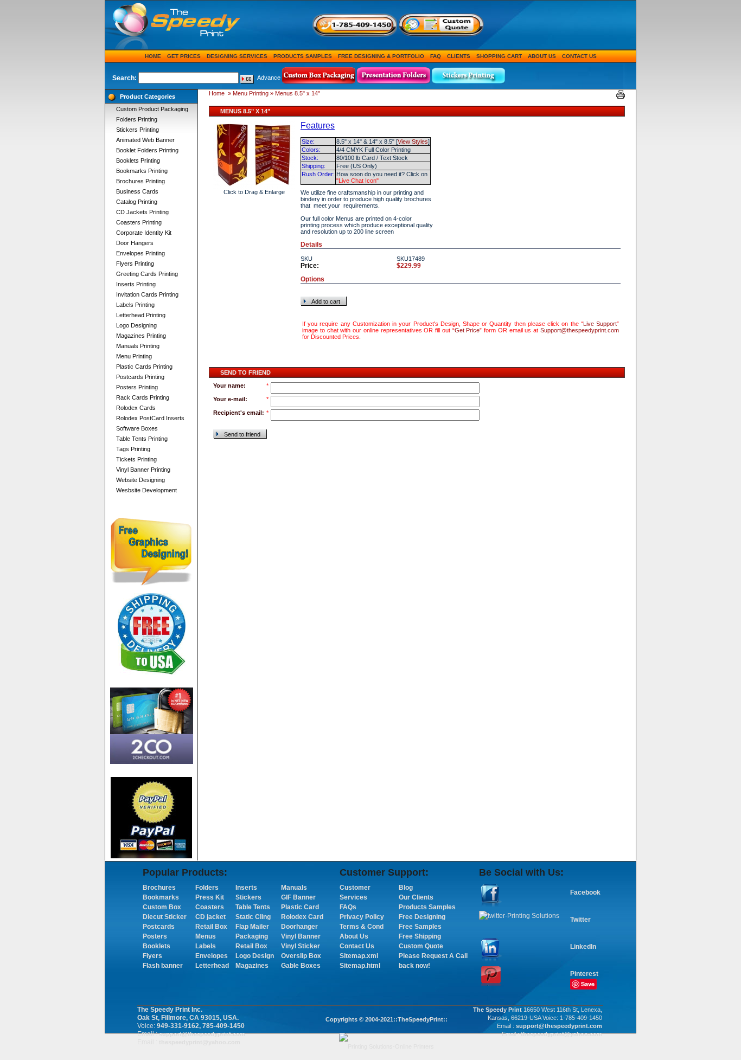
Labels (205, 946)
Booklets (156, 946)
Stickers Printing (137, 129)
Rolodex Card (302, 917)
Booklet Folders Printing (147, 150)
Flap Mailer (252, 926)
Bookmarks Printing (142, 171)
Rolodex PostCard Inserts (150, 418)
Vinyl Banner (301, 936)
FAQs (348, 907)
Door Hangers (135, 243)
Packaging (251, 936)
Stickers (248, 897)
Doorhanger (299, 926)
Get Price (467, 330)
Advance (268, 77)
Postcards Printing (140, 377)
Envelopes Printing (140, 253)
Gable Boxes (301, 965)
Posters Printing (137, 387)
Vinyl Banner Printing (143, 469)
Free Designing (422, 917)
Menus (205, 936)
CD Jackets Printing (142, 212)
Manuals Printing (137, 346)
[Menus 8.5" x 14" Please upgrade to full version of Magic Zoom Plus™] (254, 155)
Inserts (246, 887)
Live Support (600, 323)
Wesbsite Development (146, 490)
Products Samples (302, 56)
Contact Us (579, 56)
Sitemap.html (360, 965)
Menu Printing (134, 356)
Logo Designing (136, 325)
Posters (155, 936)
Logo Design (254, 956)
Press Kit (209, 897)
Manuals (294, 887)
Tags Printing (133, 449)
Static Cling (253, 917)
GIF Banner (298, 897)
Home (153, 56)
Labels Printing (135, 304)
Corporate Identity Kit (143, 232)
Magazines (252, 965)
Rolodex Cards (136, 407)
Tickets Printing (136, 459)
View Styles (413, 141)
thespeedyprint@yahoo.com (199, 1042)
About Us (542, 56)
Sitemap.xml (359, 956)
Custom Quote (421, 946)
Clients (458, 56)
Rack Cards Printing (142, 397)
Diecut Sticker (165, 917)
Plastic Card (300, 907)
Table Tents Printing (142, 438)
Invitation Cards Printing (147, 294)
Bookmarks (161, 897)
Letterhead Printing (140, 315)
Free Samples (420, 926)
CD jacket (210, 917)
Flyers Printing (135, 263)
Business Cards (137, 191)
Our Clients (416, 897)
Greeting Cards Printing (147, 274)
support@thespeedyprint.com (202, 1034)
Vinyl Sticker (300, 946)
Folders (207, 887)
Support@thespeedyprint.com (579, 330)
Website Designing (140, 480)
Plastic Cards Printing (144, 366)
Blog (406, 887)
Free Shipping (420, 936)
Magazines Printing (141, 335)
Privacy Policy (362, 917)
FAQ (435, 56)
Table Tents (252, 907)
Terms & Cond (362, 926)
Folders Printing (136, 119)
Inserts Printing (136, 284)
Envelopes (211, 956)
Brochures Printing (140, 181)
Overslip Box (301, 956)
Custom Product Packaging (152, 109)
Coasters (209, 907)
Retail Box (211, 926)
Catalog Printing (136, 201)
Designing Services (237, 56)
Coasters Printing (139, 222)
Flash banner (163, 965)
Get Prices (184, 56)
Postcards (159, 926)
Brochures (159, 887)
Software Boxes (137, 428)
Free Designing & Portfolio (381, 56)
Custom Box (162, 907)
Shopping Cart (499, 56)
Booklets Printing (138, 160)
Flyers (152, 956)
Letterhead (212, 965)
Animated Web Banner (145, 140)
